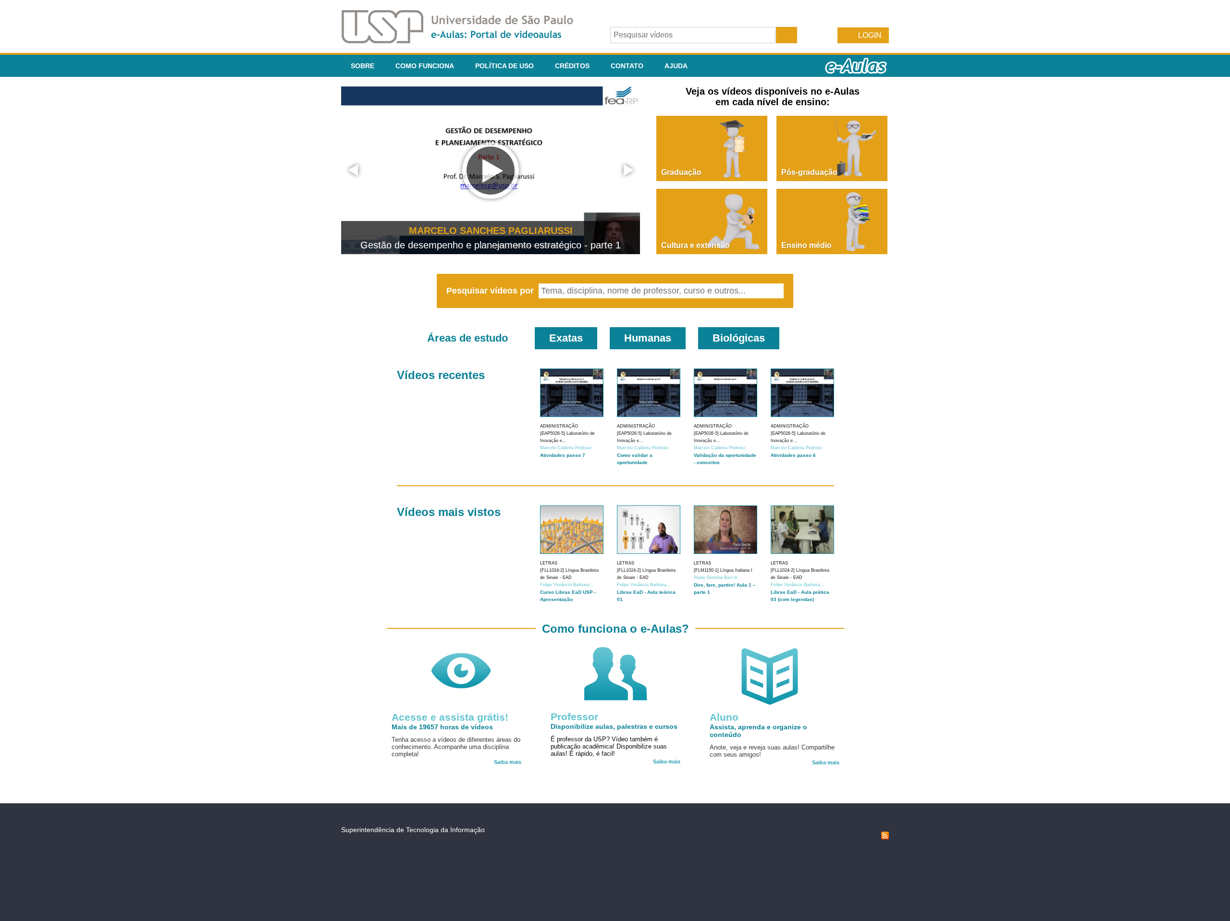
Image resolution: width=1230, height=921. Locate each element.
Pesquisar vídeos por (491, 290)
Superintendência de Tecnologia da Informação (413, 830)
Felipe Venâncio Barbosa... (567, 584)
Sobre (362, 66)
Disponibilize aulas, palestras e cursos (614, 726)
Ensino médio (806, 245)
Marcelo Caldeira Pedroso (565, 447)
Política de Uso (504, 66)
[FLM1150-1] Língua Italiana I (723, 570)
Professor (574, 716)
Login (870, 35)
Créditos (572, 66)
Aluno (724, 717)
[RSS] (885, 837)
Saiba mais (507, 762)
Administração (559, 426)
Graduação (681, 172)
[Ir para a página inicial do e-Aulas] (465, 41)
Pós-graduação (809, 172)
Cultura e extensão (695, 245)
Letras (548, 563)
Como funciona (424, 66)
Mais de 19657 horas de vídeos (442, 727)
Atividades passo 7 (562, 455)
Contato (627, 66)
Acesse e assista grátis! (450, 717)
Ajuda (676, 66)
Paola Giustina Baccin (716, 577)
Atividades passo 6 (793, 455)
